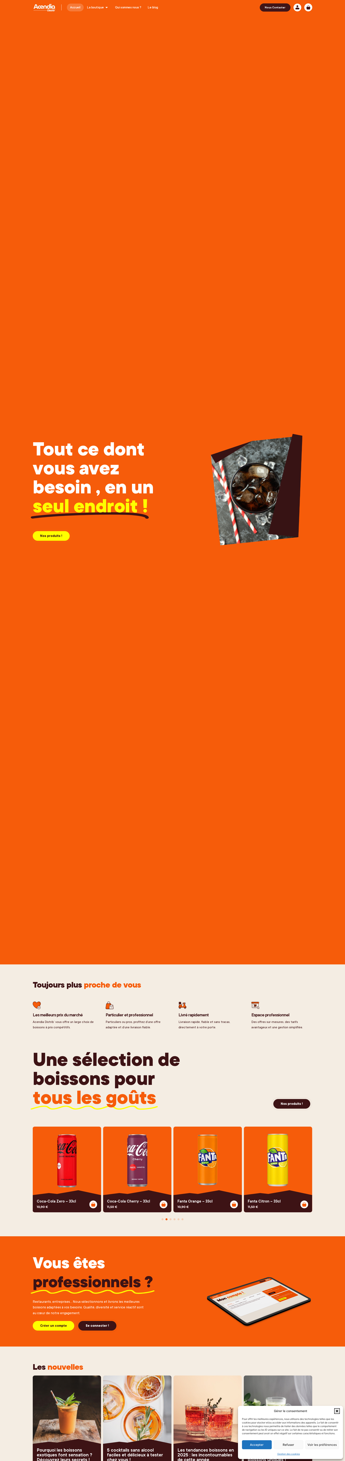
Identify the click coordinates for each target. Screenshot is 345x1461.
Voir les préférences (322, 1445)
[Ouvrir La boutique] (106, 7)
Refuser (288, 1445)
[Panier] (308, 7)
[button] (337, 1411)
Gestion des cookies (288, 1453)
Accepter (257, 1445)
